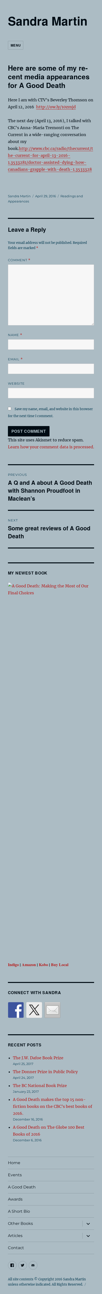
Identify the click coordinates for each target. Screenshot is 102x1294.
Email (15, 359)
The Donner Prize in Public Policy (45, 1071)
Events (15, 1175)
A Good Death (22, 1187)
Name (15, 335)
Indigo (13, 964)
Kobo (43, 964)
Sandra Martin (47, 20)
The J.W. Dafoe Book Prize (38, 1057)
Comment (19, 260)
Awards (15, 1199)
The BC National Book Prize (40, 1085)
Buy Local (59, 964)
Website (16, 383)
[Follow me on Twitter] (34, 1010)
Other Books (20, 1223)
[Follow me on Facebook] (16, 1010)
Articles (15, 1235)
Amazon (29, 964)
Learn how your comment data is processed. (51, 446)
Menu (16, 45)
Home (14, 1162)
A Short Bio (19, 1211)
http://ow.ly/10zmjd (56, 106)
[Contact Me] (52, 1010)
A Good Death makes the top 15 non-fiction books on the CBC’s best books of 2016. (52, 1106)
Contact (16, 1247)
